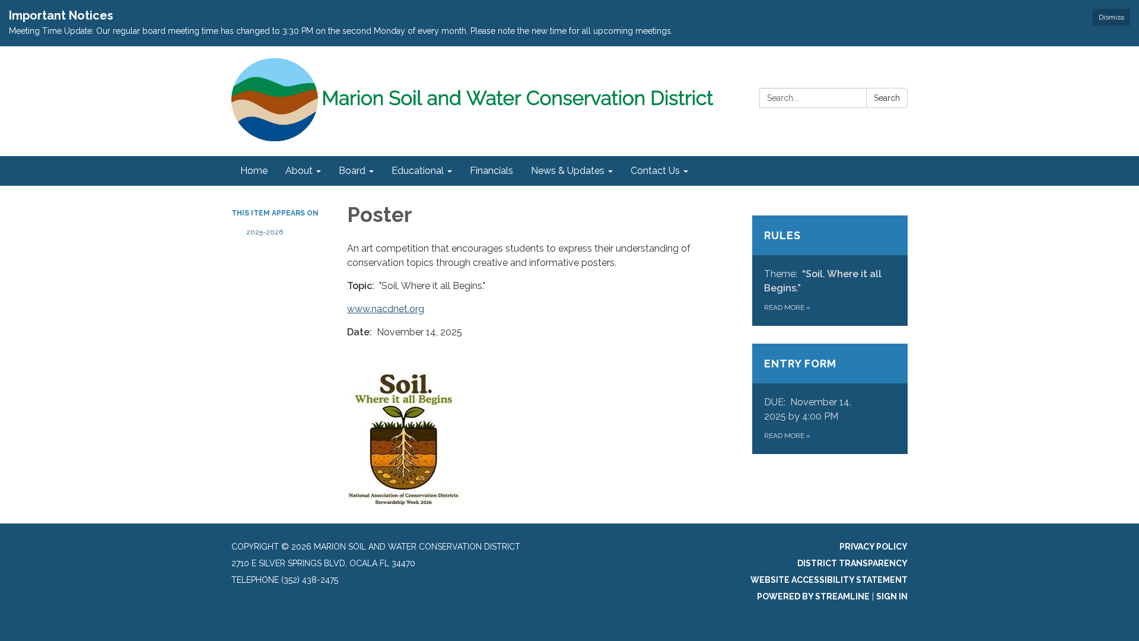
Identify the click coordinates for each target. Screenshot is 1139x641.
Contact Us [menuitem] (655, 170)
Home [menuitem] (254, 170)
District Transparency (852, 563)
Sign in (892, 596)
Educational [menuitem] (418, 170)
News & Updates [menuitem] (568, 170)
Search (887, 98)
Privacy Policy (873, 546)
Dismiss (1111, 17)
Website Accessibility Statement (829, 580)
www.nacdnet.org (385, 309)
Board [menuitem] (352, 170)
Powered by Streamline (813, 596)
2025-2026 (264, 232)
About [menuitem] (299, 170)
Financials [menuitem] (491, 170)
